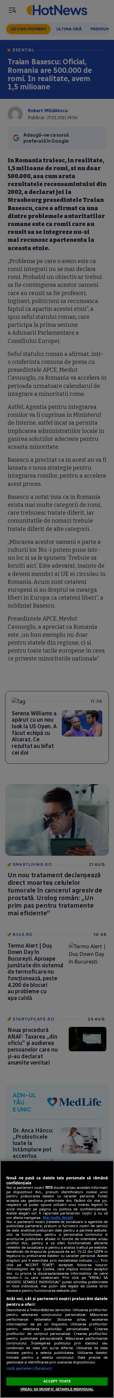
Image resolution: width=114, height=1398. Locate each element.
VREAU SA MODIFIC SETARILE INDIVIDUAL (57, 1389)
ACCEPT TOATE (57, 1381)
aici (95, 1260)
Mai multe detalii (58, 1217)
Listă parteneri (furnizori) (29, 1368)
